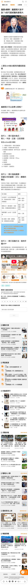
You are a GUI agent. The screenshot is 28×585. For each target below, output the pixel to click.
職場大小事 (4, 4)
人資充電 (20, 4)
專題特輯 (12, 4)
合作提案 (13, 574)
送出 (14, 315)
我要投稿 (5, 574)
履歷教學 (7, 285)
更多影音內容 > (23, 510)
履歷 (3, 285)
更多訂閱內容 (24, 432)
